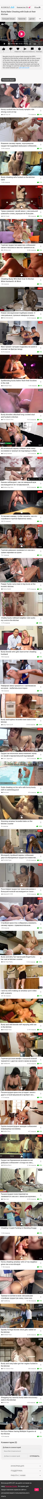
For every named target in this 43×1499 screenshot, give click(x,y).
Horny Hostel (7, 589)
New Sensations (8, 318)
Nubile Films (6, 1131)
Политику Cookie (11, 1486)
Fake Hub (6, 1199)
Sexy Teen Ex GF (8, 724)
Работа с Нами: (18, 1475)
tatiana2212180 (8, 894)
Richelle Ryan (7, 860)
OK (37, 1490)
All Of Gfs (6, 1402)
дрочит (32, 19)
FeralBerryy (6, 1301)
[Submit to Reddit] (34, 24)
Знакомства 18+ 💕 (24, 7)
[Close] (41, 1489)
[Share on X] (39, 24)
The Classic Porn (8, 419)
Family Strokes (7, 453)
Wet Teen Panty (8, 962)
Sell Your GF (6, 114)
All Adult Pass (7, 385)
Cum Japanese (7, 758)
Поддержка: (17, 1471)
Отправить (34, 1456)
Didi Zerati (6, 216)
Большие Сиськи (8, 19)
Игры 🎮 (37, 7)
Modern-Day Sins (8, 487)
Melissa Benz (7, 1165)
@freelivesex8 (24, 68)
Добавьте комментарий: (12, 1447)
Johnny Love (7, 250)
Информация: (17, 1466)
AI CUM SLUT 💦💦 (7, 7)
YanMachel (6, 1063)
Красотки (22, 19)
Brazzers (6, 792)
